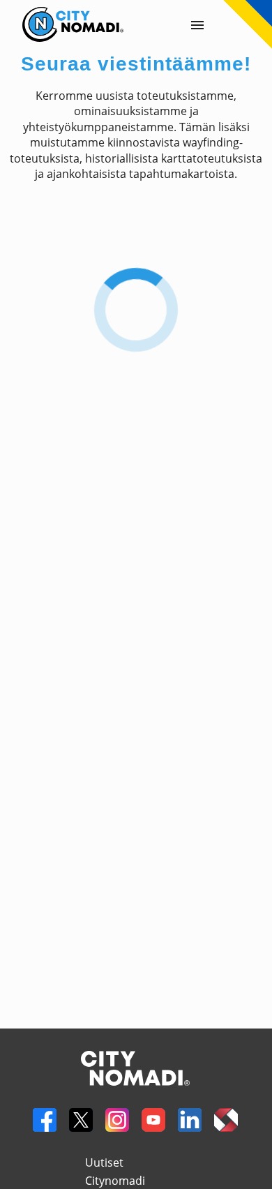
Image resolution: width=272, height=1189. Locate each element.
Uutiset (104, 1162)
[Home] (62, 14)
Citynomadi (115, 1180)
